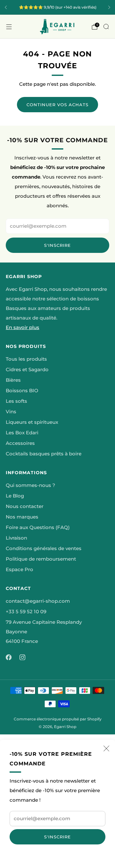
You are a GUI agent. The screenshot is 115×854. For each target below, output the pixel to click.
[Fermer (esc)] (106, 748)
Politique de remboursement (41, 559)
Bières (13, 380)
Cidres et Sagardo (27, 369)
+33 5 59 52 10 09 (26, 612)
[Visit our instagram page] (23, 657)
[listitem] (57, 7)
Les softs (16, 401)
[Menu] (9, 27)
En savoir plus (22, 327)
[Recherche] (106, 26)
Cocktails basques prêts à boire (43, 454)
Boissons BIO (22, 391)
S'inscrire (57, 836)
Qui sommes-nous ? (30, 485)
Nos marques (22, 517)
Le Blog (15, 496)
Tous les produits (26, 359)
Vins (11, 412)
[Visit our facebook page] (9, 657)
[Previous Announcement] (6, 7)
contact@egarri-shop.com (38, 601)
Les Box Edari (22, 433)
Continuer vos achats (57, 104)
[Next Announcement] (109, 7)
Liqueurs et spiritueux (32, 422)
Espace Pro (19, 569)
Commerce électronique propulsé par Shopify (58, 719)
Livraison (16, 538)
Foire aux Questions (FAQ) (38, 527)
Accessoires (20, 443)
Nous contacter (24, 506)
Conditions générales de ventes (43, 548)
